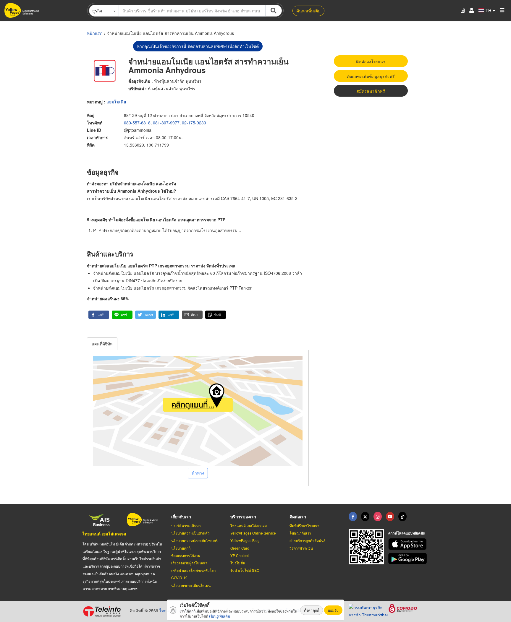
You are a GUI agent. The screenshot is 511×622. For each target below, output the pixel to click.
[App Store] (408, 544)
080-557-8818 (137, 123)
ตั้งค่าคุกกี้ (311, 610)
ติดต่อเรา (298, 516)
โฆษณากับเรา (300, 532)
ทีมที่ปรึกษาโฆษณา (304, 525)
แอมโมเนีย (116, 102)
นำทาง (198, 473)
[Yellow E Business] (353, 516)
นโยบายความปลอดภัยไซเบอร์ (194, 540)
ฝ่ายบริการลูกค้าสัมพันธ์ (308, 540)
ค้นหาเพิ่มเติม (308, 11)
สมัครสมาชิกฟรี (370, 91)
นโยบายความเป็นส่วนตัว (190, 532)
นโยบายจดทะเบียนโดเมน (191, 585)
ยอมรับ (333, 610)
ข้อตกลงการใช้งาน (185, 555)
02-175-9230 (194, 123)
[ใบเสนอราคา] (463, 10)
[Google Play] (408, 558)
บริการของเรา (243, 516)
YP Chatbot (239, 555)
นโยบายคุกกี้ (180, 547)
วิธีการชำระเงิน (301, 547)
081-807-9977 (166, 123)
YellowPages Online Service (253, 532)
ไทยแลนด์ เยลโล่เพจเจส (104, 534)
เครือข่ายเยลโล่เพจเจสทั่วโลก (193, 570)
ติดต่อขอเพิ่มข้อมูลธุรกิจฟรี (371, 76)
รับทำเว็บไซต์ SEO (244, 570)
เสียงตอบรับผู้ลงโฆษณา (189, 562)
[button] (98, 315)
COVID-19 (179, 577)
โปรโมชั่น (237, 562)
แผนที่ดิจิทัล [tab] (102, 344)
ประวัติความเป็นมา (186, 525)
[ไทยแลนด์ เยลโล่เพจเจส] (365, 516)
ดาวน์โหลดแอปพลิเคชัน (406, 533)
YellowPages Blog (245, 540)
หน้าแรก (94, 33)
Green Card (239, 547)
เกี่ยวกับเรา (181, 516)
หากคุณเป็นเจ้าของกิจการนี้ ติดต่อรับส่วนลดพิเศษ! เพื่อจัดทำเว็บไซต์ (198, 46)
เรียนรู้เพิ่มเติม (219, 615)
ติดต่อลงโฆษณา (370, 61)
